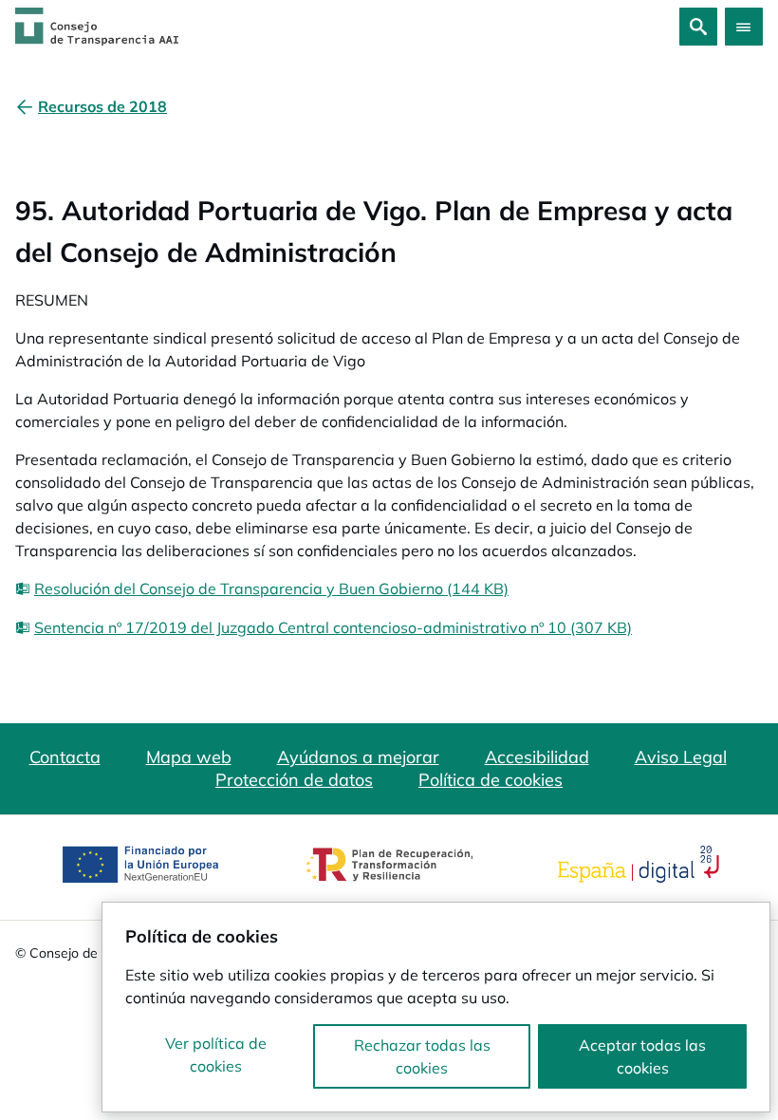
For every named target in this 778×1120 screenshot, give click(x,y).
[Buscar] (698, 27)
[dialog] (436, 1007)
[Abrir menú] (744, 27)
